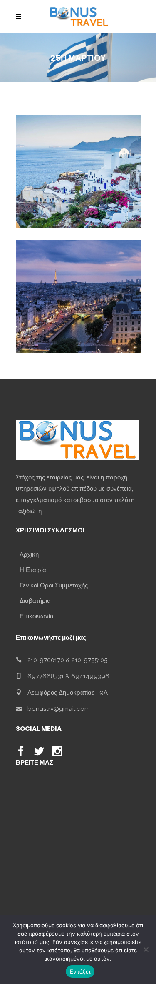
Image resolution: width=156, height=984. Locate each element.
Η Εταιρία (33, 570)
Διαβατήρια (35, 601)
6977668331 (45, 676)
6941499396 (90, 676)
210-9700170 (45, 660)
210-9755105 (89, 660)
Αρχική (29, 554)
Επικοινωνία (37, 616)
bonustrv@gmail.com (58, 709)
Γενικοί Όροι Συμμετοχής (54, 585)
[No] (145, 949)
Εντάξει (80, 971)
